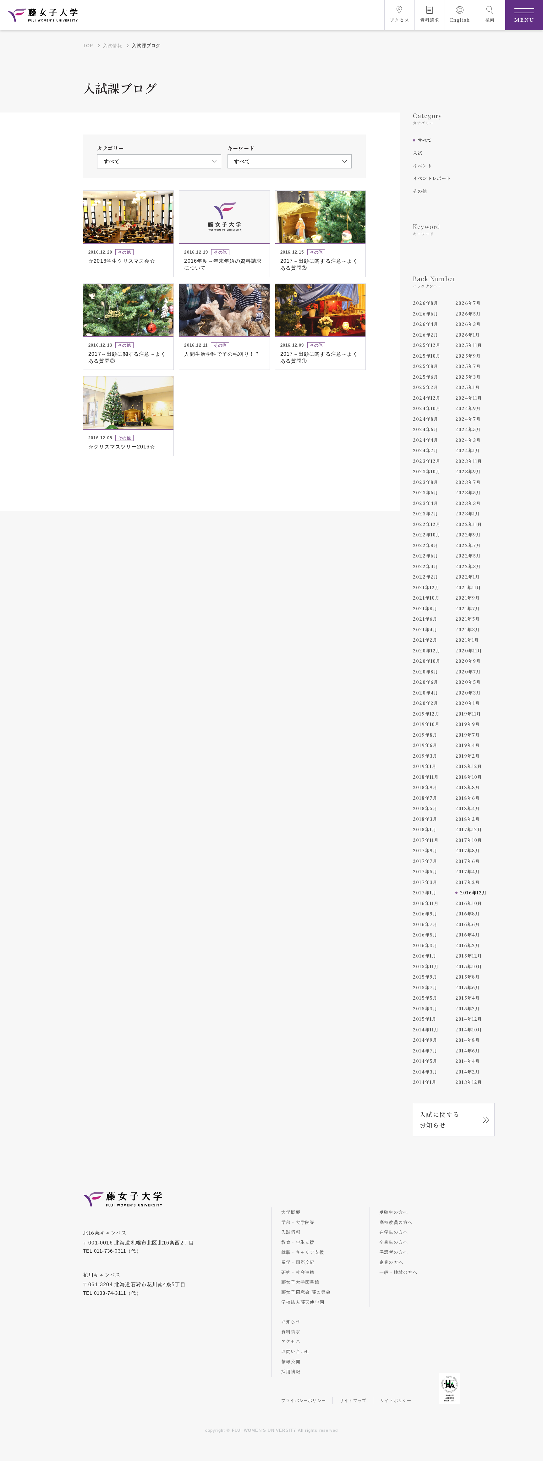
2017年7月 (425, 861)
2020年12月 (427, 650)
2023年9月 (468, 471)
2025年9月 (468, 356)
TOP (88, 45)
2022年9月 (468, 534)
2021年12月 (426, 587)
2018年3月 (425, 819)
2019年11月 (468, 713)
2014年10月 (468, 1029)
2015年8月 (467, 977)
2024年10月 (427, 408)
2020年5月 (468, 682)
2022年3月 (468, 566)
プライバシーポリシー (303, 1400)
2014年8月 (467, 1040)
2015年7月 (425, 987)
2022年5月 (468, 555)
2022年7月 (468, 545)
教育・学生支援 (298, 1242)
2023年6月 (425, 492)
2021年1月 (467, 640)
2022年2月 (425, 576)
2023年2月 (425, 513)
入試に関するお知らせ (439, 1119)
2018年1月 (424, 829)
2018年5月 (425, 808)
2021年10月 (426, 598)
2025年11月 (468, 345)
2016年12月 (473, 892)
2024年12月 (427, 398)
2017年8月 (467, 850)
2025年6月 (425, 377)
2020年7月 (468, 671)
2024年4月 (425, 440)
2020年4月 (425, 692)
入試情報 (112, 45)
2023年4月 (425, 503)
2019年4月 (467, 745)
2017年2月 (467, 882)
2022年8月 (425, 545)
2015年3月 (425, 1008)
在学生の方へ (393, 1232)
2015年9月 (425, 977)
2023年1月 (467, 513)
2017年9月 (425, 850)
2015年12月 (468, 955)
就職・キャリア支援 (302, 1252)
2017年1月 (424, 892)
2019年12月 (426, 713)
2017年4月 (467, 871)
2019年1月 (424, 766)
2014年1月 (424, 1082)
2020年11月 (468, 650)
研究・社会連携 (298, 1272)
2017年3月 (425, 882)
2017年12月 (468, 829)
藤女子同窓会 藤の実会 (306, 1292)
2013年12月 (468, 1082)
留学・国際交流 (298, 1262)
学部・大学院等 (298, 1222)
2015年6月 (467, 987)
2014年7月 (425, 1050)
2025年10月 (427, 356)
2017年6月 (467, 861)
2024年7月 (468, 419)
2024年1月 (467, 450)
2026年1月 (467, 334)
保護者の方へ (393, 1252)
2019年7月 (467, 735)
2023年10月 (427, 471)
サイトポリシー (395, 1400)
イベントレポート (432, 178)
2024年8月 (425, 419)
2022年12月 (427, 524)
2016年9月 (425, 913)
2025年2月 (425, 387)
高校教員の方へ (396, 1222)
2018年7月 (425, 798)
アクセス (290, 1341)
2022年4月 (425, 566)
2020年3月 (468, 692)
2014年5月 (425, 1061)
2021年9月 (467, 598)
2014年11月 (426, 1029)
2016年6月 (467, 924)
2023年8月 (425, 482)
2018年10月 (468, 777)
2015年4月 (467, 998)
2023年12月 (427, 461)
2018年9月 (425, 787)
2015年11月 (426, 966)
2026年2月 (425, 334)
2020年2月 (425, 703)
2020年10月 (427, 661)
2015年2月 (467, 1008)
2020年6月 (425, 682)
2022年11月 (468, 524)
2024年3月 (468, 440)
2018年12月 (468, 766)
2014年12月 (468, 1019)
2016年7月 (425, 924)
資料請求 (290, 1331)
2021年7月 (467, 608)
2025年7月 (468, 366)
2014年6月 (467, 1050)
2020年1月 (467, 703)
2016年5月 (425, 934)
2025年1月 (467, 387)
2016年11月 (426, 903)
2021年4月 (425, 629)
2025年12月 (427, 345)
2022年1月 (467, 576)
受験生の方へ (393, 1212)
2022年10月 (427, 534)
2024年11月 (468, 398)
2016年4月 (467, 934)
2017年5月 (425, 871)
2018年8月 (467, 787)
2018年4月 (467, 808)
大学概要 (290, 1212)
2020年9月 (468, 661)
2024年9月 (468, 408)
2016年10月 (468, 903)
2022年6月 (425, 555)
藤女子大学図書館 (300, 1282)
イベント (422, 165)
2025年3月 (468, 377)
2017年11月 (426, 840)
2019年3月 (425, 756)
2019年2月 (467, 756)
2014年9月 (425, 1040)
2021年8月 (425, 608)
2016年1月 (424, 955)
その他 (420, 191)
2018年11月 (426, 777)
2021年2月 (425, 640)
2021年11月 (468, 587)
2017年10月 (468, 840)
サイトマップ (353, 1400)
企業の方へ (391, 1262)
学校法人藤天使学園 (302, 1302)
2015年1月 (424, 1019)
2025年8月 (425, 366)
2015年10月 (468, 966)
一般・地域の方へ (398, 1272)
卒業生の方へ (393, 1242)
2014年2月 (467, 1071)
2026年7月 (468, 303)
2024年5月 (468, 429)
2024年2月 (425, 450)
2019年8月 (425, 735)
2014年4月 (467, 1061)
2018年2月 (467, 819)
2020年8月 (425, 671)
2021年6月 (425, 619)
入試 (417, 153)
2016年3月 (425, 945)
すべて (425, 140)
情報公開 (290, 1361)
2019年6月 (425, 745)
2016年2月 (467, 945)
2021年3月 (467, 629)
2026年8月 (425, 303)
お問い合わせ (295, 1351)
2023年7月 (468, 482)
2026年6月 (425, 313)
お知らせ (290, 1321)
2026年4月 (425, 324)
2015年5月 (425, 998)
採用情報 (290, 1371)
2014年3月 (425, 1071)
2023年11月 (468, 461)
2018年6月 (467, 798)
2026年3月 (468, 324)
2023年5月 (468, 492)
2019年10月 (426, 724)
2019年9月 (467, 724)
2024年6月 (425, 429)
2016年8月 (467, 913)
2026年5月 (468, 313)
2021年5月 (467, 619)
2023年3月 (468, 503)
